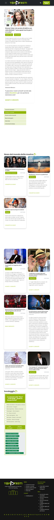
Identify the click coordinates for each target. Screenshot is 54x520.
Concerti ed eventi (9, 109)
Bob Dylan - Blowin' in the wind (14, 417)
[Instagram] (14, 493)
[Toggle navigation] (6, 3)
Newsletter (13, 93)
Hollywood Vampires (11, 173)
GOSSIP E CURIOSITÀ (12, 100)
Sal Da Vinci (32, 372)
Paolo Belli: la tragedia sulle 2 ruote (13, 265)
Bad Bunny (32, 177)
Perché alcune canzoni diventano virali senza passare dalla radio (38, 312)
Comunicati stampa (10, 124)
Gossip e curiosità (9, 112)
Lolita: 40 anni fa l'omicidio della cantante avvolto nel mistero (14, 366)
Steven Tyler (9, 34)
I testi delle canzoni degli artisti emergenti (44, 487)
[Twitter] (16, 493)
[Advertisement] (15, 137)
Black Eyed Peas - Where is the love (15, 409)
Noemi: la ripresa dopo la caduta (14, 209)
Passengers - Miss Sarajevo (13, 411)
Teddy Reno (32, 278)
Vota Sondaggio (9, 427)
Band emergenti (9, 118)
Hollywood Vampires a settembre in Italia (14, 170)
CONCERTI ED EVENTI (10, 184)
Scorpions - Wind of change (13, 419)
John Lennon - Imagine (12, 406)
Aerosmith (17, 34)
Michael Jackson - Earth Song (13, 421)
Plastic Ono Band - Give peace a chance (16, 404)
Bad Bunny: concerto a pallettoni (38, 174)
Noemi (7, 212)
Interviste (7, 121)
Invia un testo (46, 3)
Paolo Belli (8, 269)
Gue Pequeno (9, 313)
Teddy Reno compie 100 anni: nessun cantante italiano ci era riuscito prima (38, 275)
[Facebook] (10, 493)
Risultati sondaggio (19, 427)
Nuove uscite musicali (10, 115)
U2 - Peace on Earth (11, 413)
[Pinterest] (12, 493)
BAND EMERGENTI (9, 326)
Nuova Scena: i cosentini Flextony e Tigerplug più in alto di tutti (15, 310)
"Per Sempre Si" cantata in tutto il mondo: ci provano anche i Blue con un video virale (38, 368)
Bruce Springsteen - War (12, 415)
